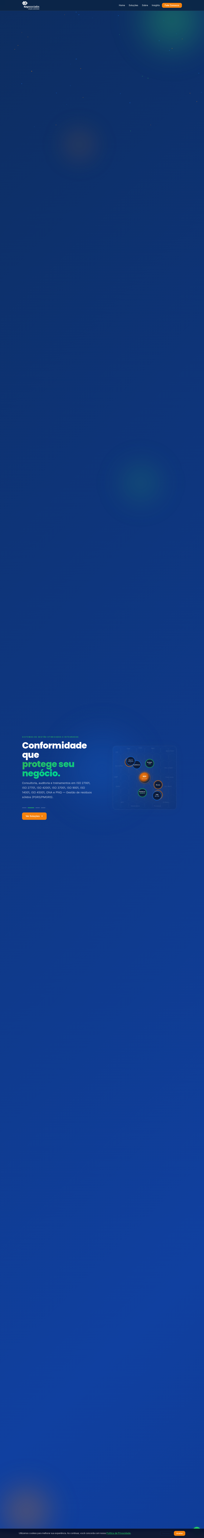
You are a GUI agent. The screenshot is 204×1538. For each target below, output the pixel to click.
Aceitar (179, 1533)
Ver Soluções (33, 816)
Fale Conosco (172, 5)
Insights (156, 5)
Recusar (166, 1533)
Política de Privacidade (118, 1533)
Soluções (133, 5)
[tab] (24, 807)
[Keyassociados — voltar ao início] (30, 5)
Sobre (145, 5)
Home (122, 5)
